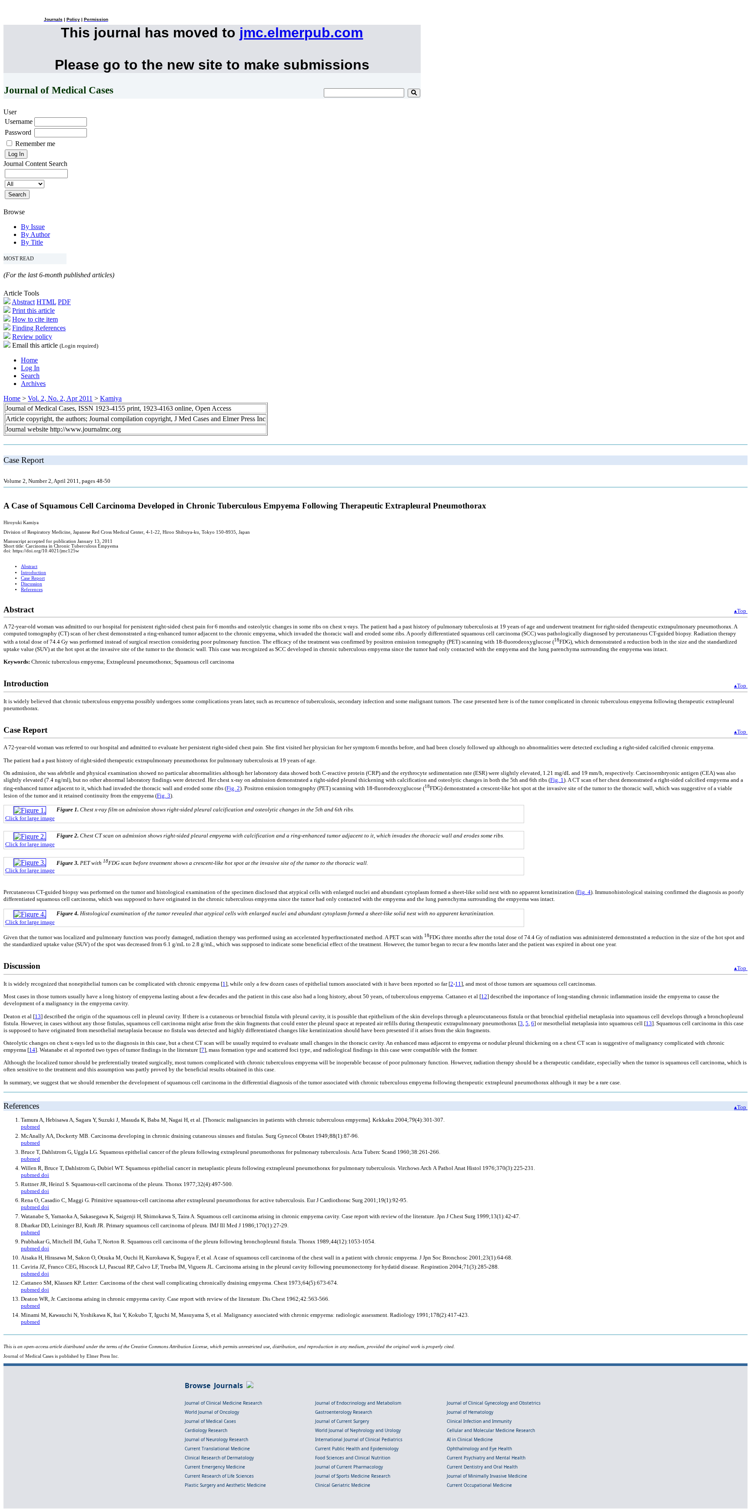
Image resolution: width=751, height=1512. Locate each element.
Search (30, 375)
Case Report (33, 578)
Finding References (39, 328)
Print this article (33, 310)
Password (18, 132)
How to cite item (35, 319)
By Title (32, 242)
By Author (35, 234)
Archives (33, 383)
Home (29, 360)
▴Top (741, 611)
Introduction (33, 572)
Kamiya (111, 398)
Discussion (31, 584)
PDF (64, 302)
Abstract (23, 302)
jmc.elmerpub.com (301, 32)
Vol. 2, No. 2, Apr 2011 (60, 398)
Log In (30, 368)
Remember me (35, 143)
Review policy (32, 336)
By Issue (33, 226)
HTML (46, 302)
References (32, 589)
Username (19, 121)
